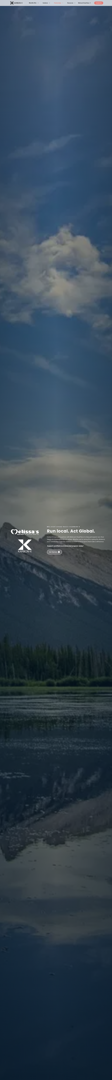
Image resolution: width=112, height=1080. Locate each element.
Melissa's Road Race (83, 3)
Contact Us (99, 3)
